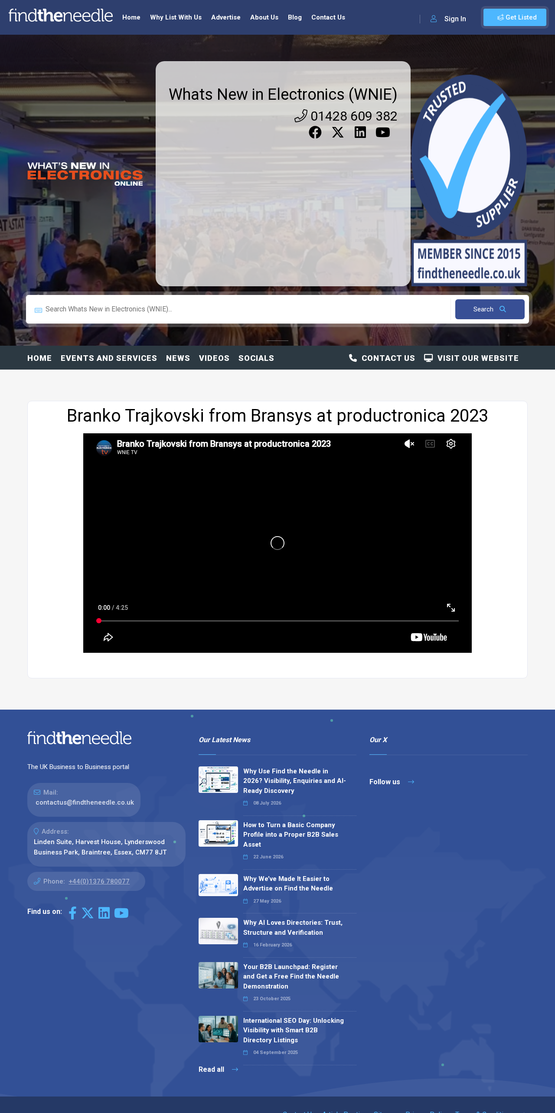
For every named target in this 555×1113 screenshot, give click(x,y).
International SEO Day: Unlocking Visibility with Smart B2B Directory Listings (293, 1030)
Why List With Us (176, 17)
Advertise (226, 17)
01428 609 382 (352, 116)
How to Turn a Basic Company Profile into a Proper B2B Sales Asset (290, 834)
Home (131, 17)
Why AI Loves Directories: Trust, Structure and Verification (293, 927)
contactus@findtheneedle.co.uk (85, 802)
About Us (264, 17)
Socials (256, 358)
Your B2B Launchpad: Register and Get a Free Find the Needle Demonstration (291, 976)
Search (484, 309)
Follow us (385, 782)
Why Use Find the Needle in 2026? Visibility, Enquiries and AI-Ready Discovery (294, 781)
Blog (295, 17)
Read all (212, 1069)
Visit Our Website (476, 358)
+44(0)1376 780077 (99, 881)
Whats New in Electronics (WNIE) (283, 94)
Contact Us (328, 17)
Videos (214, 358)
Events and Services (109, 358)
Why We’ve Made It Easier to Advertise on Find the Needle (288, 884)
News (178, 358)
